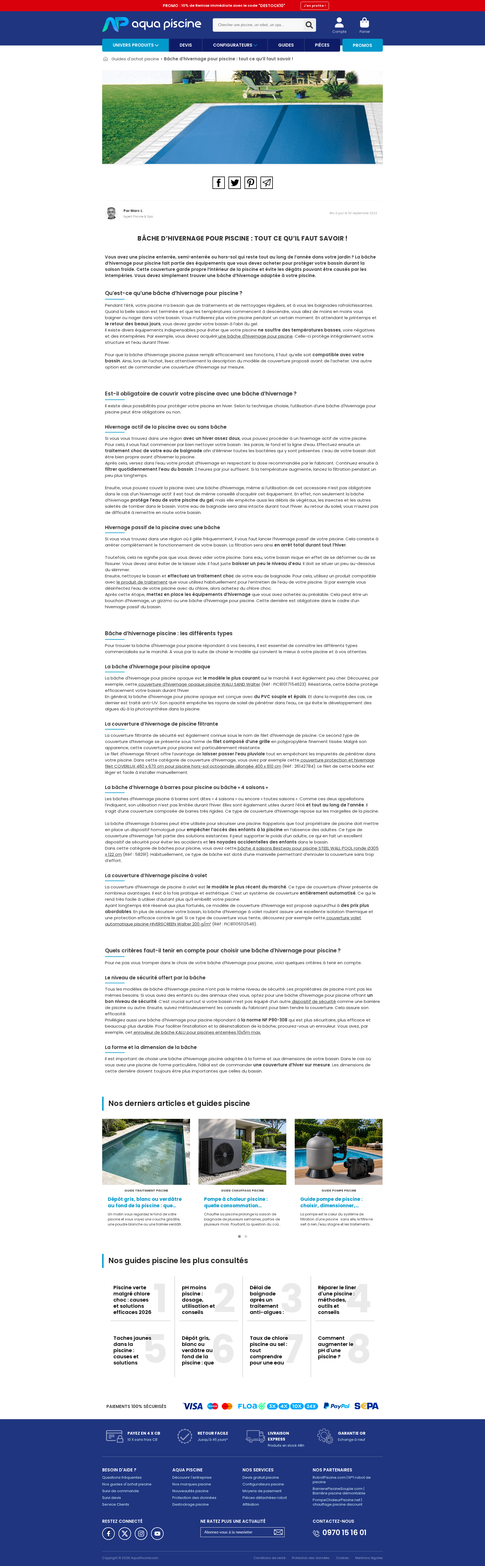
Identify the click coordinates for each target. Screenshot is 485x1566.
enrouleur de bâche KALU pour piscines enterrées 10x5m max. (196, 1032)
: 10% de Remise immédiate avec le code (244, 5)
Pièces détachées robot (264, 1497)
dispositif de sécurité (313, 1001)
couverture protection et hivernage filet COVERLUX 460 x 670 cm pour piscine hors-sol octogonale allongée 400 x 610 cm (240, 763)
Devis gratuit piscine (260, 1477)
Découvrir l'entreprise (192, 1477)
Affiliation (250, 1504)
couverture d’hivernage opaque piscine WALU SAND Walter (198, 684)
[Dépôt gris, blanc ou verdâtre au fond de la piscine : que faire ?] (146, 1152)
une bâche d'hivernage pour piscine (255, 336)
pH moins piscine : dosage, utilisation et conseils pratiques (198, 1303)
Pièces (322, 45)
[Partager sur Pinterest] (250, 183)
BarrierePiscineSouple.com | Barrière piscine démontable (339, 1491)
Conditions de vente (269, 1558)
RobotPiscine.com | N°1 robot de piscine (342, 1480)
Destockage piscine (190, 1504)
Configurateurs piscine (263, 1484)
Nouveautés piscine (190, 1491)
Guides (286, 45)
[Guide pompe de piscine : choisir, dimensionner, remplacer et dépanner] (339, 1152)
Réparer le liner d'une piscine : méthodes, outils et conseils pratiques (337, 1303)
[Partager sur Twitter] (234, 183)
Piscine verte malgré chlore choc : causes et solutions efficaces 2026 (132, 1300)
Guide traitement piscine (146, 1190)
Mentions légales (369, 1558)
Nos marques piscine (191, 1484)
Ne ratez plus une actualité (233, 1521)
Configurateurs (233, 45)
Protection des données (194, 1497)
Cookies (342, 1558)
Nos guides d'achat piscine (127, 1484)
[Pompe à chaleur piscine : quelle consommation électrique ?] (242, 1152)
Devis (186, 45)
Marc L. (137, 210)
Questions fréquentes (122, 1477)
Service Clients (115, 1504)
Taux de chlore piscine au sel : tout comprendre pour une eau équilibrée (269, 1353)
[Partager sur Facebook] (218, 183)
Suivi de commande (120, 1491)
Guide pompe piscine (338, 1190)
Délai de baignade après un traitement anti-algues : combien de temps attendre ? (267, 1309)
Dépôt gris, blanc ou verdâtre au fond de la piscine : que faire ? (145, 1202)
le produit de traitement (142, 582)
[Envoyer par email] (266, 183)
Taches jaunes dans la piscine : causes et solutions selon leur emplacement (132, 1356)
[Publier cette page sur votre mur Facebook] (108, 1533)
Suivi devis (111, 1497)
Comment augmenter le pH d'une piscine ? (335, 1347)
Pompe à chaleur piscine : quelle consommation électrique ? (236, 1202)
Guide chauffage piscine (242, 1190)
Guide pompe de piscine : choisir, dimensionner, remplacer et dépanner (331, 1202)
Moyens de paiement (262, 1491)
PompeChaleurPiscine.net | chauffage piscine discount (337, 1502)
